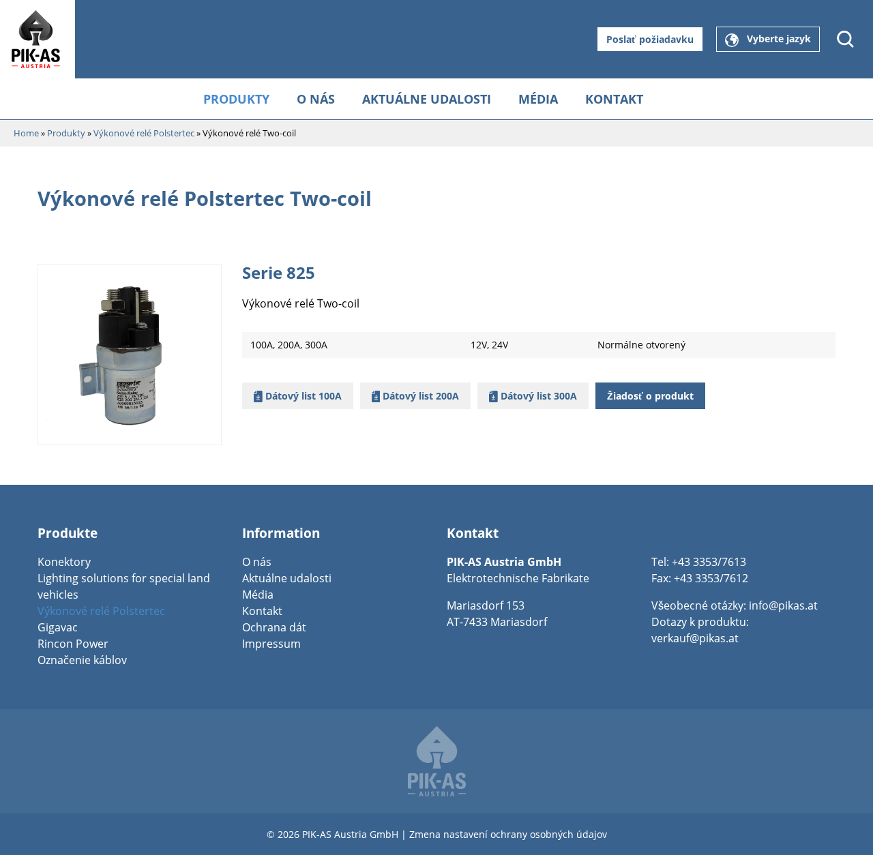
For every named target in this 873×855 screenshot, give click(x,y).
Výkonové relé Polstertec (101, 610)
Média (538, 99)
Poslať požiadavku (650, 39)
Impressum (271, 643)
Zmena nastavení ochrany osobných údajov (508, 834)
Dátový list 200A (419, 395)
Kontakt (614, 99)
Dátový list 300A (537, 395)
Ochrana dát (274, 627)
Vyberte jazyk (775, 38)
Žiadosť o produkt (650, 395)
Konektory (64, 561)
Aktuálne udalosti (426, 99)
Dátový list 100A (302, 395)
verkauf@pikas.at (695, 638)
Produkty (236, 99)
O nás (316, 99)
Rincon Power (73, 643)
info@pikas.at (783, 605)
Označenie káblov (82, 660)
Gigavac (58, 627)
